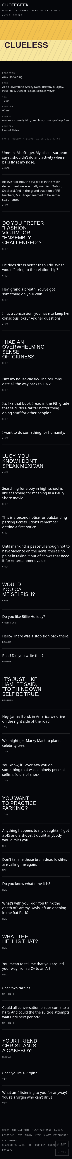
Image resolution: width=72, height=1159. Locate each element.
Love (19, 1135)
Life (38, 1135)
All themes (9, 1140)
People (17, 15)
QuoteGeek (15, 5)
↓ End (62, 1144)
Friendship (60, 1135)
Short (47, 1135)
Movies (7, 10)
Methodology (37, 1145)
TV (16, 10)
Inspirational (41, 1130)
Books (44, 10)
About (23, 1145)
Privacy (7, 1150)
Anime (6, 15)
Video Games (29, 10)
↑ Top (62, 1152)
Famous (58, 1130)
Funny (28, 1135)
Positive (8, 1135)
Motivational (21, 1130)
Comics (56, 10)
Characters (9, 1145)
